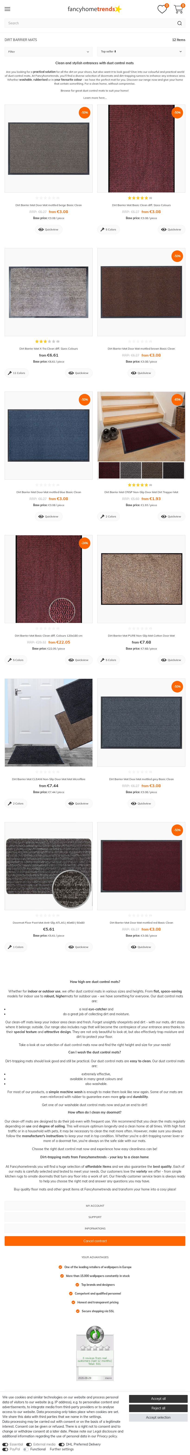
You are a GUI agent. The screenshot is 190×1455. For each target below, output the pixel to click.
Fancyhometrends (24, 1167)
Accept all (158, 1399)
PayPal (15, 1449)
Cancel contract (95, 1241)
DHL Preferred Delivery (83, 1444)
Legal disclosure (105, 1431)
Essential (16, 1444)
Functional (38, 1449)
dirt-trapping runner (157, 1136)
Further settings (62, 1449)
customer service (140, 1176)
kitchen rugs (14, 1176)
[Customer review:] (95, 1353)
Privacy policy (107, 1436)
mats (70, 996)
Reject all (158, 1408)
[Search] (179, 23)
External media (44, 1444)
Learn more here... (95, 97)
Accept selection (158, 1417)
